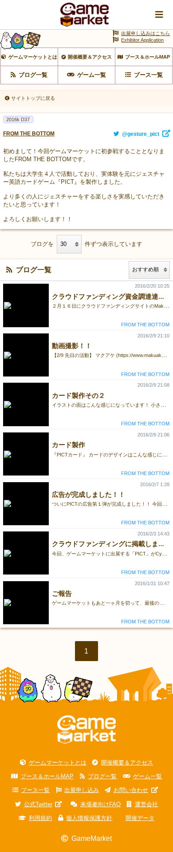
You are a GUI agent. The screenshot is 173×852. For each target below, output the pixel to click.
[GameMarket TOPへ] (86, 729)
